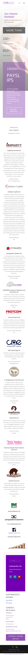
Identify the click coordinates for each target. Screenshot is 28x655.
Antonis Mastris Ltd (14, 511)
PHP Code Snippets (8, 654)
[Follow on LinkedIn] (15, 576)
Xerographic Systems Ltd (14, 253)
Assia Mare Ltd (14, 418)
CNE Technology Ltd (14, 350)
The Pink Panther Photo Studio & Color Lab (14, 449)
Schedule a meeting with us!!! (16, 637)
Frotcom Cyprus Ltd (14, 317)
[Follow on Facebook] (10, 576)
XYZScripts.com (21, 654)
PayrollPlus (9, 600)
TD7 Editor (9, 603)
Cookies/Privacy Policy (14, 649)
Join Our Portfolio (14, 110)
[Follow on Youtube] (19, 576)
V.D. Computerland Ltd (14, 524)
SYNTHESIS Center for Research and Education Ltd (14, 291)
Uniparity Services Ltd (14, 150)
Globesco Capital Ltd (14, 192)
